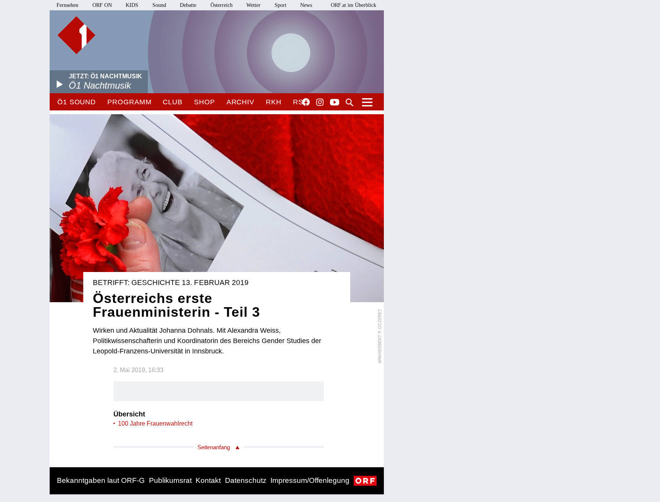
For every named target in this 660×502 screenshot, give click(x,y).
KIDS (132, 5)
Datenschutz (246, 480)
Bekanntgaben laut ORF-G (101, 480)
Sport (280, 5)
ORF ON (102, 5)
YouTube (334, 103)
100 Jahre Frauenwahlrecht (155, 423)
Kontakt (208, 480)
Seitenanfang (213, 447)
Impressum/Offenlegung (309, 480)
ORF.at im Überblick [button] (353, 5)
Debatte (188, 5)
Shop (204, 102)
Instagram (320, 102)
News (306, 5)
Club (173, 102)
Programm (129, 102)
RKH (273, 102)
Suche (349, 102)
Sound (159, 5)
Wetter (253, 5)
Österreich (221, 5)
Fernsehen (67, 5)
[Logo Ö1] (76, 35)
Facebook (306, 102)
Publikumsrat (170, 480)
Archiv (240, 102)
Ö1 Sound (76, 102)
